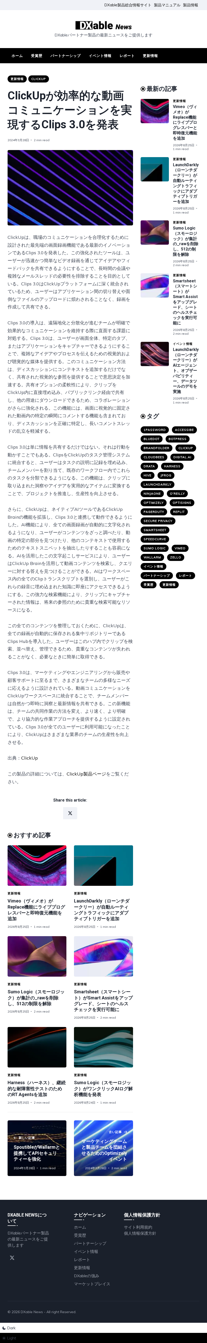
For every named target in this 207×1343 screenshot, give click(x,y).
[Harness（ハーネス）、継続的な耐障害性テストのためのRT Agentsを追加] (37, 1047)
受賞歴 (36, 55)
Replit (179, 512)
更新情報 (150, 55)
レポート (127, 55)
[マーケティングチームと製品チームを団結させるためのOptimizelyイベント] (103, 1148)
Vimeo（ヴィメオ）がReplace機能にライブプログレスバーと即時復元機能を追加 (185, 122)
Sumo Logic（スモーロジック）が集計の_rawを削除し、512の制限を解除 (36, 997)
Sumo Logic (155, 548)
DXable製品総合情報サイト (127, 5)
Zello (175, 557)
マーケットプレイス (92, 1283)
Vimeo (180, 548)
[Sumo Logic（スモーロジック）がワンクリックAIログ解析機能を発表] (103, 1047)
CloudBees (154, 457)
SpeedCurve (155, 539)
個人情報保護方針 (140, 1233)
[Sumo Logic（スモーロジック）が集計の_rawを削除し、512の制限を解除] (37, 956)
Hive (147, 475)
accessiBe (184, 430)
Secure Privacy (158, 521)
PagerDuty (154, 512)
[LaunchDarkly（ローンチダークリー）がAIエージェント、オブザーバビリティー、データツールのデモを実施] (157, 373)
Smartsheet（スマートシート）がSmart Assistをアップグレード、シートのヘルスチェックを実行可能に (185, 302)
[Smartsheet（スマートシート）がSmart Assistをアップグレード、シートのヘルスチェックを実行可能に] (103, 956)
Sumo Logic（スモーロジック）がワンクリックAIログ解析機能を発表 (103, 1088)
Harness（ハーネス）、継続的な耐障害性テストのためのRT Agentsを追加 (37, 1088)
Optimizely (154, 503)
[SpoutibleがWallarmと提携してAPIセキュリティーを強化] (37, 1148)
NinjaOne (152, 493)
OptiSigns (182, 503)
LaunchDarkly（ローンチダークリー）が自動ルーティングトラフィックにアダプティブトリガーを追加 (186, 183)
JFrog (166, 475)
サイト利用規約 (138, 1227)
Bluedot (152, 439)
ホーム (17, 55)
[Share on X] (70, 813)
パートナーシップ (65, 55)
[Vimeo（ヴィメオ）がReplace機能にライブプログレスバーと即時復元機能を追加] (37, 865)
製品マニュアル (167, 5)
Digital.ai (182, 457)
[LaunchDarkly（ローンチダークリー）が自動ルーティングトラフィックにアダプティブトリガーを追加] (103, 865)
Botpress (178, 439)
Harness (172, 466)
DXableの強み (86, 1275)
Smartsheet (155, 530)
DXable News (32, 1312)
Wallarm (152, 557)
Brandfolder (156, 448)
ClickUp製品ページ (86, 774)
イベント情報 (100, 55)
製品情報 (190, 5)
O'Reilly (177, 493)
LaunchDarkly (157, 484)
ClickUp (38, 79)
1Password (155, 430)
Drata (149, 466)
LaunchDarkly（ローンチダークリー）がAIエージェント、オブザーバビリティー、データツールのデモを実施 (186, 370)
